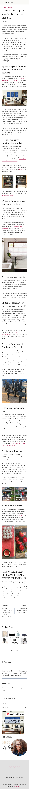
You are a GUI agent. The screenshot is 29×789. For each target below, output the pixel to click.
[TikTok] (18, 767)
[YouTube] (14, 767)
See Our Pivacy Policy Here (14, 777)
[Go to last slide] (4, 639)
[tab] (11, 650)
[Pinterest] (10, 767)
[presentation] (14, 637)
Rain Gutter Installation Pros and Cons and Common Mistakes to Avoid (7, 611)
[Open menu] (25, 2)
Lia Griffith (21, 515)
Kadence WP (18, 786)
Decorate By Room (7, 7)
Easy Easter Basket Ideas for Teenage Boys (22, 609)
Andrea (4, 683)
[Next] (25, 639)
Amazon (21, 169)
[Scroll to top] (25, 786)
